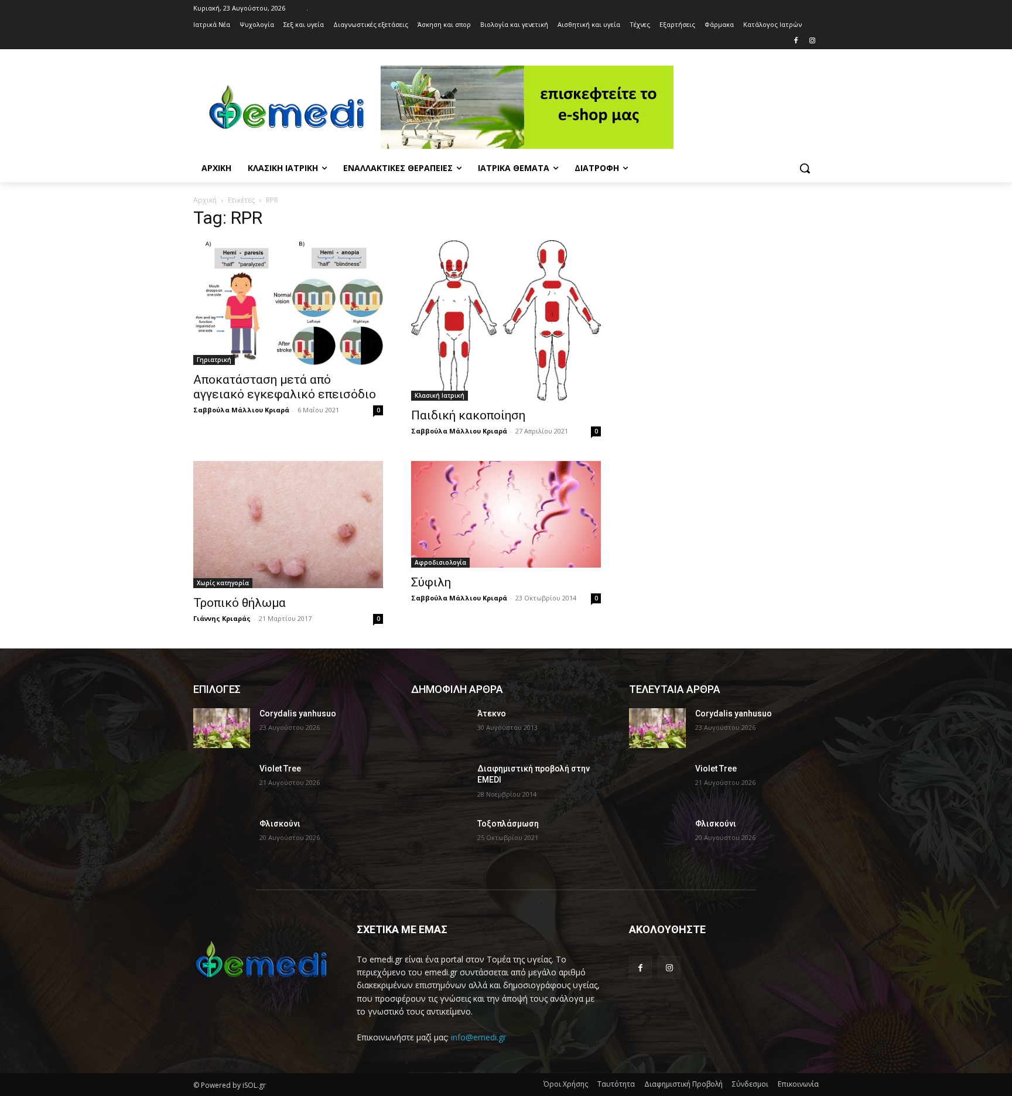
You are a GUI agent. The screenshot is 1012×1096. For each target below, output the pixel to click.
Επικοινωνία (798, 1084)
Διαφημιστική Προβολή (683, 1084)
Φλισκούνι (279, 823)
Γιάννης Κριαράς (222, 618)
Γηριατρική (214, 360)
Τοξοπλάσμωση (508, 823)
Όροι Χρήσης (565, 1084)
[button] (805, 168)
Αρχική (205, 200)
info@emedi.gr (478, 1037)
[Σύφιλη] (506, 514)
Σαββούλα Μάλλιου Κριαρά (241, 409)
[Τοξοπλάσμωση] (439, 838)
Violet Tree (280, 768)
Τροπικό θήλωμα (239, 603)
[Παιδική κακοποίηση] (506, 320)
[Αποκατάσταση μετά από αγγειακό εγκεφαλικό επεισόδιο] (288, 302)
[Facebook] (795, 41)
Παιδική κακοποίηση (468, 415)
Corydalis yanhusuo (297, 713)
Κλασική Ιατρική (439, 395)
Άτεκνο (491, 713)
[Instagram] (812, 41)
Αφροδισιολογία (440, 562)
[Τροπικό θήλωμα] (288, 524)
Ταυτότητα (616, 1084)
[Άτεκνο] (439, 728)
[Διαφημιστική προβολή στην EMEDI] (439, 783)
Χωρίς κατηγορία (223, 583)
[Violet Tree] (221, 783)
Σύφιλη (431, 582)
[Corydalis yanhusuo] (221, 728)
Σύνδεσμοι (750, 1084)
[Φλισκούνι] (221, 838)
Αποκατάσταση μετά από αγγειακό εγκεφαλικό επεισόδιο (284, 387)
